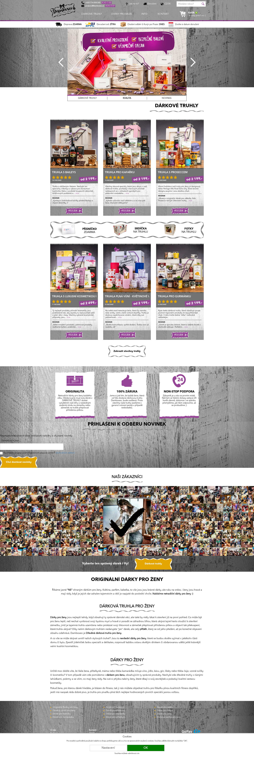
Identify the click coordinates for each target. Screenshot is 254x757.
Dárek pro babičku (62, 714)
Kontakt (92, 730)
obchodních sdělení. (65, 453)
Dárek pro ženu (164, 714)
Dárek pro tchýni (165, 711)
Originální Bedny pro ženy (65, 707)
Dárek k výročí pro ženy (64, 711)
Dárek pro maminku (115, 711)
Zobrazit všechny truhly (127, 351)
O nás (53, 730)
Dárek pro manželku (115, 714)
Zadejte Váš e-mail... (11, 441)
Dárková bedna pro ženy (169, 717)
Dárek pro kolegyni (115, 707)
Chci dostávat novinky (18, 462)
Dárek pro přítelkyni (115, 717)
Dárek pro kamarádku (63, 717)
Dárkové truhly (153, 564)
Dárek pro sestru (165, 707)
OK (146, 747)
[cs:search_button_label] (203, 4)
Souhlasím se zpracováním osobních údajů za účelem (39, 453)
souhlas (124, 741)
